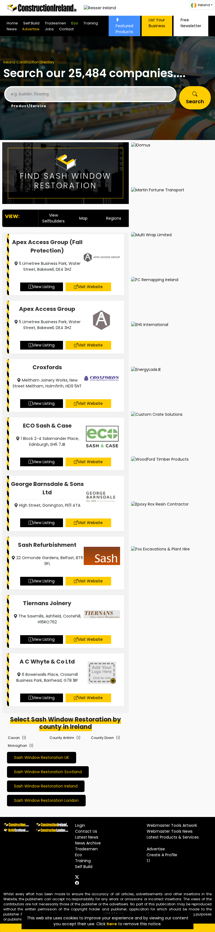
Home (12, 23)
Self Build (31, 23)
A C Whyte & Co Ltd (47, 661)
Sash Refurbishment (47, 545)
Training (90, 23)
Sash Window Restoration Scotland (48, 772)
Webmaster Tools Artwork (172, 825)
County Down (102, 737)
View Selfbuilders (53, 218)
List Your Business (157, 23)
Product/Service (28, 106)
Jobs (49, 29)
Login (80, 825)
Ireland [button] (204, 5)
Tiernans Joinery (47, 603)
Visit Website (90, 287)
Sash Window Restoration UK (41, 757)
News (12, 29)
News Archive (88, 843)
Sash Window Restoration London (46, 800)
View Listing (43, 287)
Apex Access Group (47, 309)
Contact (66, 29)
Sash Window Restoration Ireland (46, 786)
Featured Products (124, 29)
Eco (74, 23)
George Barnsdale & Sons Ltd (47, 488)
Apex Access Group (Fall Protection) (47, 246)
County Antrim (62, 737)
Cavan (14, 737)
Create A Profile (162, 855)
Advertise (30, 29)
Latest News (86, 837)
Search (195, 101)
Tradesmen (55, 23)
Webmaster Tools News (170, 831)
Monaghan (17, 745)
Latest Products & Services (173, 837)
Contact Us (86, 831)
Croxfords (47, 367)
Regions (113, 218)
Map (83, 218)
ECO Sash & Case (47, 426)
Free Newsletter (191, 23)
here (112, 924)
